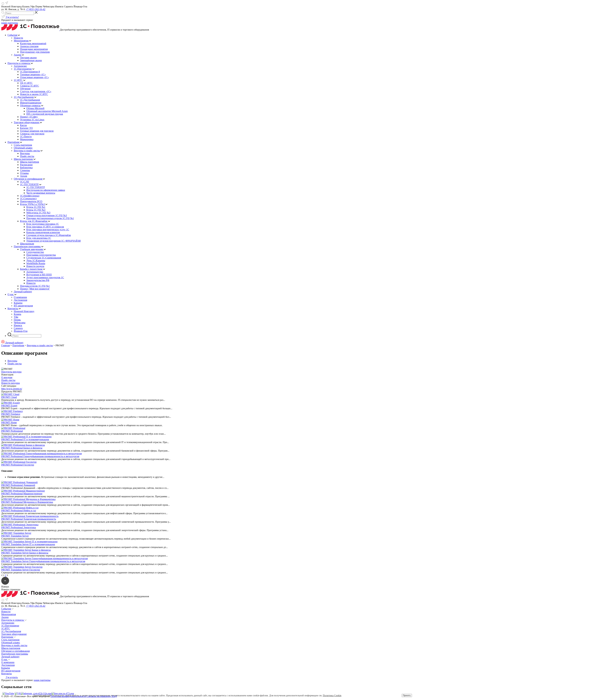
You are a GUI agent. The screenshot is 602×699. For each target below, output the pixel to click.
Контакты (6, 673)
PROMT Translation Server (15, 536)
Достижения (8, 665)
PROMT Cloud (9, 397)
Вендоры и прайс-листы (40, 345)
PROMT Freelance (10, 414)
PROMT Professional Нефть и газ (18, 510)
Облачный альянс (10, 642)
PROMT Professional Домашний (18, 485)
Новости (6, 611)
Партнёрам (18, 345)
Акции (5, 617)
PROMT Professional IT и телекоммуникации (25, 439)
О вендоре (6, 377)
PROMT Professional (12, 431)
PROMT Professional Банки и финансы (21, 448)
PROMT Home (9, 422)
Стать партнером (10, 639)
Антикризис (7, 622)
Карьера (5, 668)
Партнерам (7, 637)
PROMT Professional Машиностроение (21, 493)
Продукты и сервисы (12, 620)
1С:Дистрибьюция (11, 631)
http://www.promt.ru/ (11, 388)
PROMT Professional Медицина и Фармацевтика (27, 502)
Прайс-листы (15, 363)
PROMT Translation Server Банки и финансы (24, 552)
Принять (407, 695)
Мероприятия (8, 614)
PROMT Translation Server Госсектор (20, 569)
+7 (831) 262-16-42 (35, 9)
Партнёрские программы (14, 653)
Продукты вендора (11, 371)
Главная (5, 345)
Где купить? (12, 17)
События (6, 608)
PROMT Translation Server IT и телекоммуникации (28, 544)
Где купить (11, 677)
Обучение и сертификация (15, 651)
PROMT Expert (9, 405)
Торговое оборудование (14, 634)
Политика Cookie (332, 695)
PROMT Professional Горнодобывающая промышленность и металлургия (40, 456)
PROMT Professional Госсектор (17, 464)
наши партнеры (9, 22)
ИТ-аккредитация (10, 670)
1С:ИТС (5, 628)
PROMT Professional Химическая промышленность (28, 519)
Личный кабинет (10, 656)
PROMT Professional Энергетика (18, 527)
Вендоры (12, 360)
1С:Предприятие (10, 625)
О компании (7, 662)
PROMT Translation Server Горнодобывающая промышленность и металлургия (43, 561)
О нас (4, 659)
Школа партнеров (10, 648)
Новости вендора (10, 383)
